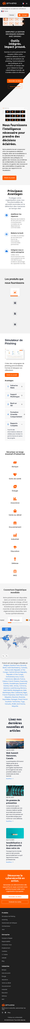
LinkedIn (4, 958)
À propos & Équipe (7, 938)
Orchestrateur (6, 926)
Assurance (5, 979)
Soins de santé (6, 973)
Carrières (4, 951)
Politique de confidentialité (15, 1017)
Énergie (4, 976)
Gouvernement (6, 986)
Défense (4, 996)
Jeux (3, 929)
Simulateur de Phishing (8, 916)
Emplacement (6, 948)
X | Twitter (5, 954)
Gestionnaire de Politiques (9, 923)
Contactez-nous (7, 945)
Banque (4, 970)
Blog (9, 1012)
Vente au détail (6, 983)
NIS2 (3, 999)
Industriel (4, 989)
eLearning (5, 919)
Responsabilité (6, 941)
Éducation (5, 993)
